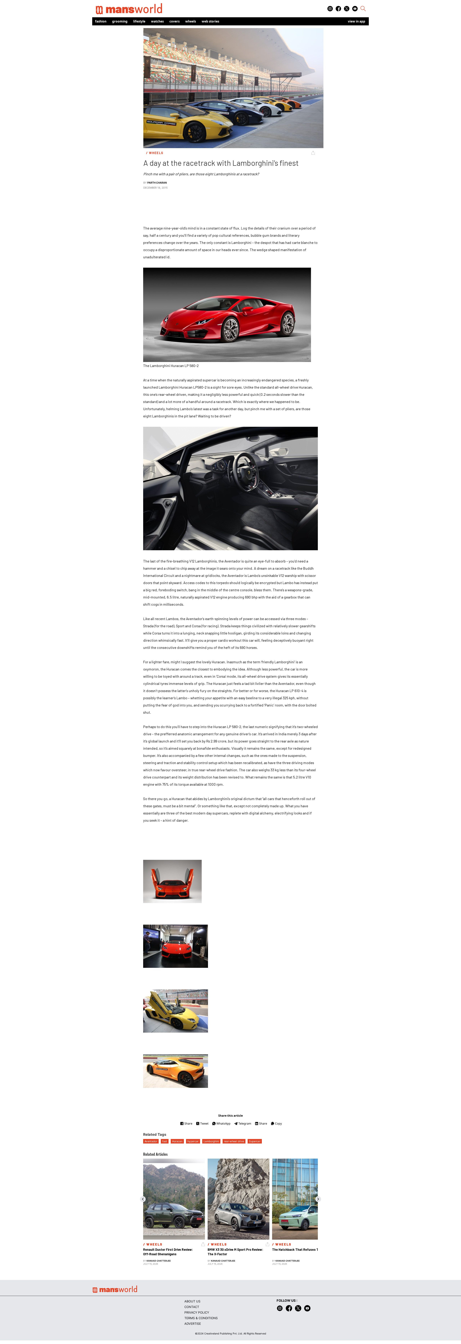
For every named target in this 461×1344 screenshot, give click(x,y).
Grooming (119, 21)
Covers (174, 21)
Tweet (204, 1123)
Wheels (190, 21)
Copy (278, 1123)
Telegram (244, 1123)
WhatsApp (223, 1123)
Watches (157, 21)
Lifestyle (139, 21)
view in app (356, 21)
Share (188, 1123)
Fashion (100, 21)
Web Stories (210, 21)
